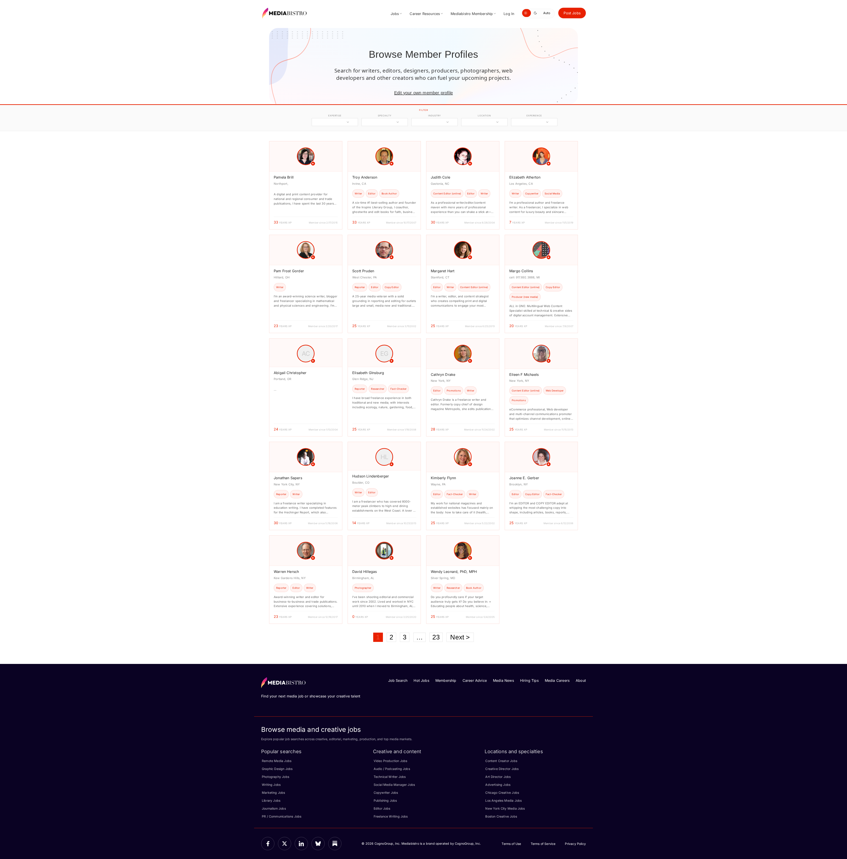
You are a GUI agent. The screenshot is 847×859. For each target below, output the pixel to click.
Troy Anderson (364, 177)
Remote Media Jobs (276, 761)
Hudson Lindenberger (370, 476)
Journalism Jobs (274, 808)
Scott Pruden (363, 271)
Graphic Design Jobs (277, 769)
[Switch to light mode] (526, 13)
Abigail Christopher (290, 373)
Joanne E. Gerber (524, 478)
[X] (284, 843)
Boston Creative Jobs (501, 816)
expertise (334, 115)
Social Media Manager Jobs (394, 784)
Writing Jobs (271, 784)
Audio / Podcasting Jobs (392, 769)
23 (436, 637)
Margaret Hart (442, 271)
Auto (546, 13)
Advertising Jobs (497, 784)
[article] (305, 185)
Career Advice (475, 680)
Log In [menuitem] (509, 13)
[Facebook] (267, 843)
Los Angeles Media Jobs (503, 800)
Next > (460, 637)
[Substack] (334, 843)
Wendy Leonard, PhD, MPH (454, 571)
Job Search (398, 680)
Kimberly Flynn (443, 478)
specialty (384, 115)
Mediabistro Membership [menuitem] (472, 13)
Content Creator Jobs (501, 761)
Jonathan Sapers (288, 478)
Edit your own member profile (423, 92)
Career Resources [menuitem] (425, 13)
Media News (503, 680)
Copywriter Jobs (386, 792)
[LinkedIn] (301, 843)
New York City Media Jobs (505, 808)
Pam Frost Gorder (289, 271)
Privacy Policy (575, 844)
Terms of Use (511, 844)
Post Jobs (572, 13)
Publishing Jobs (385, 800)
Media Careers (557, 680)
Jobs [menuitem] (395, 13)
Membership (445, 680)
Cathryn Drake (443, 374)
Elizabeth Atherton (524, 177)
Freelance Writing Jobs (391, 816)
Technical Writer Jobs (390, 777)
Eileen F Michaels (524, 374)
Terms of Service (543, 844)
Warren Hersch (286, 571)
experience (534, 115)
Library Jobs (271, 800)
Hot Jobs (421, 680)
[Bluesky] (318, 843)
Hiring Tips (529, 680)
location (484, 115)
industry (434, 115)
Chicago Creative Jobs (502, 792)
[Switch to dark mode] (536, 13)
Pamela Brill (284, 177)
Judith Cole (440, 177)
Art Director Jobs (498, 777)
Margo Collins (521, 271)
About (581, 680)
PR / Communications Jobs (281, 816)
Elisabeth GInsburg (368, 373)
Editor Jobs (382, 808)
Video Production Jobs (390, 761)
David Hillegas (364, 571)
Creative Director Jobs (502, 769)
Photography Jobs (275, 777)
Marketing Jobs (273, 792)
